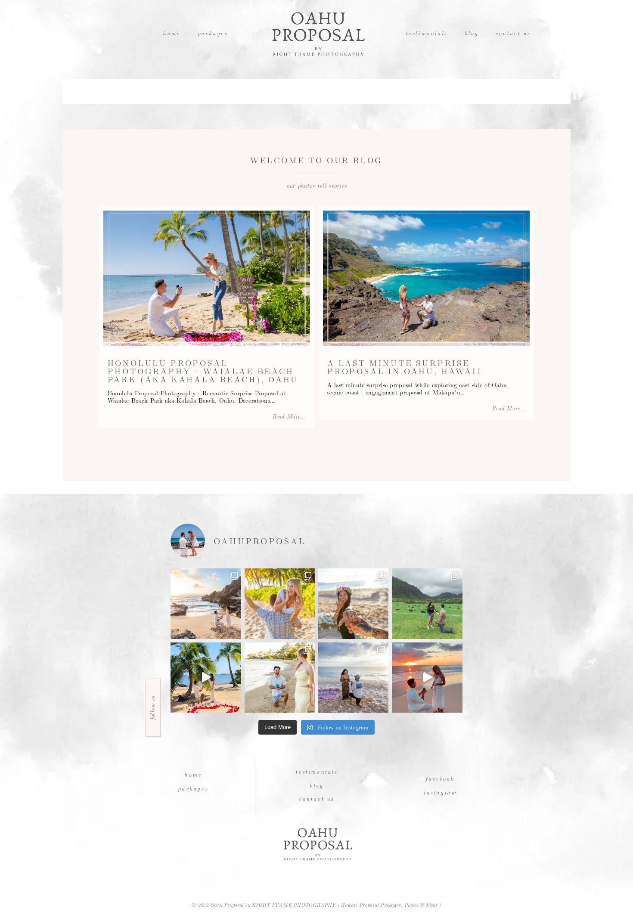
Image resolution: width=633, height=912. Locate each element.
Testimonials (426, 33)
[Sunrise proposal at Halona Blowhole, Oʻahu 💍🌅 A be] (206, 603)
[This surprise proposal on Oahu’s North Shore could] (353, 677)
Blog (471, 33)
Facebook (439, 778)
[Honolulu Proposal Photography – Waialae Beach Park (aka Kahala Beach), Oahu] (206, 278)
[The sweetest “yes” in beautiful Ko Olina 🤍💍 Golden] (280, 603)
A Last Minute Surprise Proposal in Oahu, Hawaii (404, 366)
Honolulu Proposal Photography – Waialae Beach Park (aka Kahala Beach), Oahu (203, 371)
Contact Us (513, 33)
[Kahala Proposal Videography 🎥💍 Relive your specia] (206, 677)
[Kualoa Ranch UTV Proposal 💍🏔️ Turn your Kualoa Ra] (427, 603)
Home (171, 33)
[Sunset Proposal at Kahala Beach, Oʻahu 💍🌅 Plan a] (280, 677)
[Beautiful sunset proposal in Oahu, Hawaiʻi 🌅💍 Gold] (427, 677)
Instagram (439, 792)
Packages (213, 33)
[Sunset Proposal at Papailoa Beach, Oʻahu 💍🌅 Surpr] (353, 603)
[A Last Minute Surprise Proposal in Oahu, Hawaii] (426, 278)
